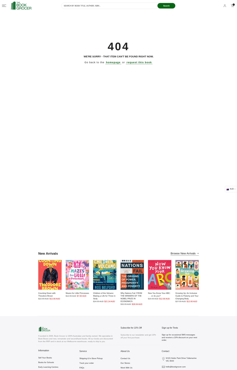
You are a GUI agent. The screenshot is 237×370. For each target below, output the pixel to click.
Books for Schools (46, 362)
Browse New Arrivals (183, 253)
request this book (139, 62)
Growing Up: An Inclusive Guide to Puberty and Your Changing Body (186, 296)
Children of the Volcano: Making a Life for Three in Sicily (104, 296)
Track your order (86, 363)
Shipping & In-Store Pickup (91, 358)
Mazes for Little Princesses (77, 293)
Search (166, 6)
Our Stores (125, 363)
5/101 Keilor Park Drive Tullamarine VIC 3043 (181, 359)
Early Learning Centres (48, 367)
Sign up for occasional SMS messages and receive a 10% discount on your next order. (179, 337)
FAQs (81, 368)
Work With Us (126, 368)
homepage (113, 62)
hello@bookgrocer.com (176, 367)
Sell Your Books (45, 358)
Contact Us (125, 358)
